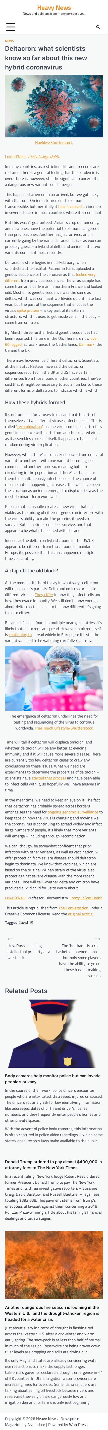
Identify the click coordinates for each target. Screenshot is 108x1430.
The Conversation (73, 908)
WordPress (78, 1425)
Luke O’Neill (15, 156)
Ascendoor (36, 1425)
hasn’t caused (70, 206)
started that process (49, 778)
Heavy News (54, 7)
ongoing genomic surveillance (73, 812)
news (9, 41)
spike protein (28, 310)
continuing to (20, 635)
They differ (44, 595)
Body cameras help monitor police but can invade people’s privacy (53, 1078)
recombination (29, 426)
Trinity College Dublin (44, 156)
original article (80, 914)
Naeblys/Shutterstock (54, 142)
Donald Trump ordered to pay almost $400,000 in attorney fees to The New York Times (53, 1164)
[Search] (98, 27)
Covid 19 (26, 922)
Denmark (86, 344)
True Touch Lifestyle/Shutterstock (64, 728)
